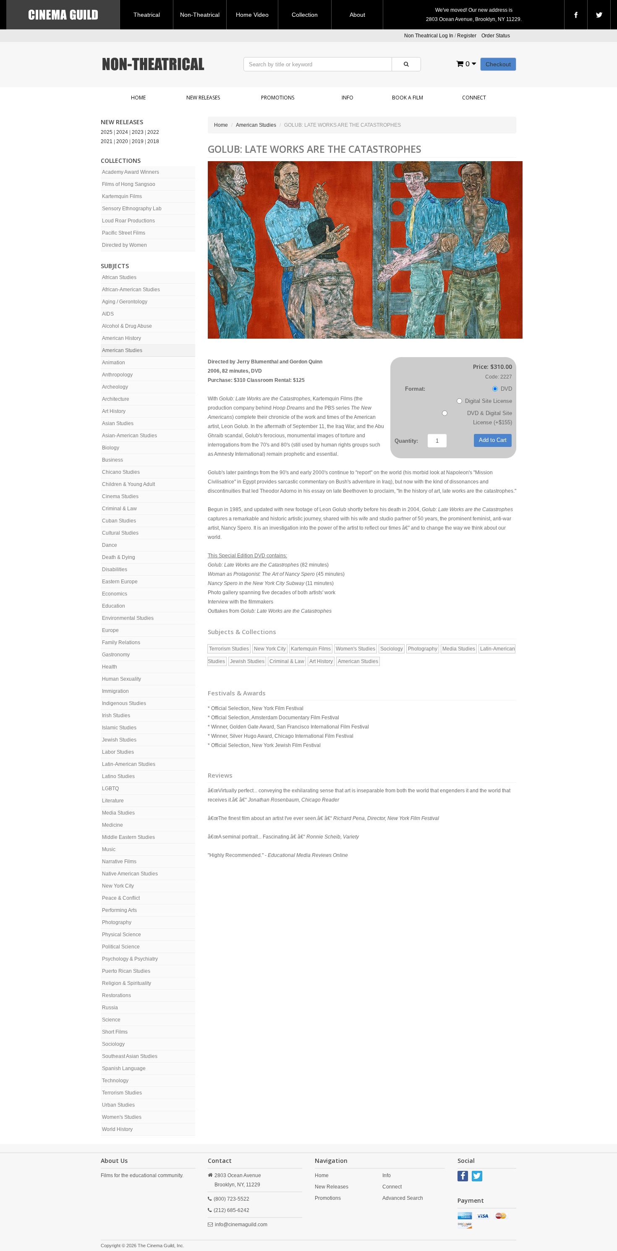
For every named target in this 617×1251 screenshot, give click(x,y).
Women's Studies (121, 1117)
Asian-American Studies (129, 436)
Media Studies (118, 813)
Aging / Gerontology (124, 302)
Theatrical (146, 14)
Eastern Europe (120, 582)
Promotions (277, 97)
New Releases (203, 97)
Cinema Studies (120, 496)
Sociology (113, 1044)
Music (108, 849)
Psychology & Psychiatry (130, 959)
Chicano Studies (121, 472)
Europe (110, 630)
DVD (506, 389)
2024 (122, 132)
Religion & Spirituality (126, 983)
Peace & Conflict (121, 898)
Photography (116, 922)
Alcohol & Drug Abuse (127, 326)
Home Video (252, 14)
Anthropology (117, 375)
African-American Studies (131, 290)
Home (138, 97)
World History (117, 1129)
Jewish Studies (119, 740)
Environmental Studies (128, 618)
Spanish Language (124, 1068)
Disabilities (114, 569)
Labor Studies (118, 752)
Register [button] (466, 36)
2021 (106, 141)
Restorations (116, 995)
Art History (113, 411)
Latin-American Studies (128, 764)
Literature (113, 801)
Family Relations (121, 642)
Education (113, 606)
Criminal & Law (119, 509)
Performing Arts (119, 910)
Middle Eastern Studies (128, 837)
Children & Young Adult (128, 484)
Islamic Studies (119, 728)
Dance (109, 545)
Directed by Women (124, 245)
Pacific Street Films (123, 233)
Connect (474, 97)
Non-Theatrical (200, 14)
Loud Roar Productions (128, 221)
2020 (122, 141)
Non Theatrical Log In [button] (428, 36)
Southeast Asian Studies (129, 1056)
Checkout (498, 64)
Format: (415, 389)
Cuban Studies (119, 521)
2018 (153, 141)
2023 (138, 132)
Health (109, 667)
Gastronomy (116, 655)
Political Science (121, 947)
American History (121, 338)
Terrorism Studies (122, 1093)
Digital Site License (488, 401)
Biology (110, 448)
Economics (114, 594)
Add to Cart (493, 440)
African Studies (119, 277)
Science (111, 1020)
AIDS (108, 314)
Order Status (495, 36)
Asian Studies (117, 423)
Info (347, 97)
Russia (110, 1008)
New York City (118, 886)
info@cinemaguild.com (241, 1224)
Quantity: (406, 441)
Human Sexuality (121, 679)
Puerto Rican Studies (126, 971)
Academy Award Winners (130, 172)
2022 (153, 132)
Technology (115, 1081)
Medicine (112, 825)
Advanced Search (402, 1198)
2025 (106, 132)
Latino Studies (118, 776)
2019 (138, 141)
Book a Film (407, 97)
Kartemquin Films (122, 196)
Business (112, 460)
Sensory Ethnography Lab (132, 209)
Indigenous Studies (124, 703)
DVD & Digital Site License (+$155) (489, 418)
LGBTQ (110, 788)
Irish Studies (116, 715)
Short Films (115, 1032)
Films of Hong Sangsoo (128, 184)
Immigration (115, 691)
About (357, 14)
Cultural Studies (120, 533)
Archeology (115, 387)
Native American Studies (130, 874)
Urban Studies (118, 1105)
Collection (305, 14)
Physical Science (121, 935)
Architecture (115, 399)
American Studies (122, 350)
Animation (113, 363)
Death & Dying (118, 557)
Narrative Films (119, 861)
